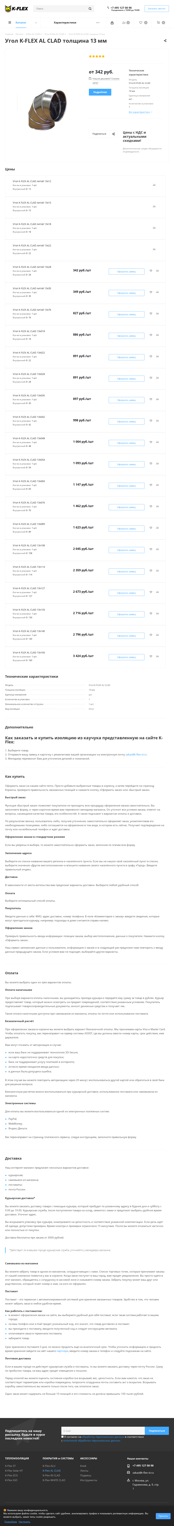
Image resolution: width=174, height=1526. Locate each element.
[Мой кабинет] (112, 23)
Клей (83, 1466)
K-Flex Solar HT (14, 1470)
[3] (97, 56)
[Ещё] (98, 23)
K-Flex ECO (11, 1475)
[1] (90, 56)
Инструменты (88, 1480)
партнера (62, 1351)
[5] (103, 56)
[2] (93, 56)
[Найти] (90, 8)
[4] (100, 56)
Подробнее (10, 1521)
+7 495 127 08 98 (121, 7)
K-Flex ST (10, 1466)
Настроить (24, 1521)
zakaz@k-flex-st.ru (136, 754)
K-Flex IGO (11, 1480)
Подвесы (85, 1475)
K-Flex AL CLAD (52, 1470)
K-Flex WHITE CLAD (54, 1480)
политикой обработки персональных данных (91, 1440)
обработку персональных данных (103, 1436)
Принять (163, 1516)
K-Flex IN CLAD (51, 1475)
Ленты (84, 1470)
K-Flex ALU (49, 1466)
